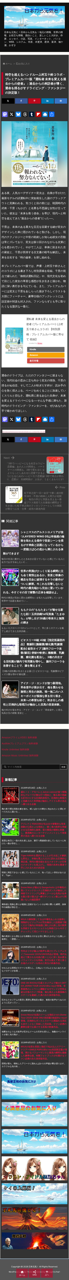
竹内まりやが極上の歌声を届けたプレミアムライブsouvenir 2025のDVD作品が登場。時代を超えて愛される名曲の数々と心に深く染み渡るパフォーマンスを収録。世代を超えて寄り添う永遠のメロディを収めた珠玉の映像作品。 (44, 957)
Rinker (40, 343)
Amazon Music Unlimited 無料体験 (20, 755)
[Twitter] (8, 101)
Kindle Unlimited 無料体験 (15, 749)
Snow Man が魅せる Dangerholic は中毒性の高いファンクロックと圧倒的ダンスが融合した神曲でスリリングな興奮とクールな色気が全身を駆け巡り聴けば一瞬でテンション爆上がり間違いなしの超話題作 (43, 893)
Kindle (33, 349)
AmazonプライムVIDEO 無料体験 (19, 737)
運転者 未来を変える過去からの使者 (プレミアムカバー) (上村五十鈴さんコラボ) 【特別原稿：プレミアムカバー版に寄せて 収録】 (45, 329)
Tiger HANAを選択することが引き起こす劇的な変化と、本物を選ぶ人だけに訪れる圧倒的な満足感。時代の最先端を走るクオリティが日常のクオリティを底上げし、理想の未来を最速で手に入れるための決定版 (43, 861)
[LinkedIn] (47, 101)
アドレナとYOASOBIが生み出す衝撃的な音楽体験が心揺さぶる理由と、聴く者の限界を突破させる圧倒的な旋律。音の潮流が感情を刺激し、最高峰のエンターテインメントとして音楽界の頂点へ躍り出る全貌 (43, 829)
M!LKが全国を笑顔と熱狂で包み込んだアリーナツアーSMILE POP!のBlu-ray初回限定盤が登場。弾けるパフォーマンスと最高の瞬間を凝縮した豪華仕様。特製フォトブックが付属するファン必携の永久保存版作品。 (44, 1052)
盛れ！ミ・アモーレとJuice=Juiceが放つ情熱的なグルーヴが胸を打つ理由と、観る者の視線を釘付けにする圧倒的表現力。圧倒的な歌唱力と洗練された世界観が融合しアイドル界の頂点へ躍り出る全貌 (44, 798)
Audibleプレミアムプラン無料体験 (20, 743)
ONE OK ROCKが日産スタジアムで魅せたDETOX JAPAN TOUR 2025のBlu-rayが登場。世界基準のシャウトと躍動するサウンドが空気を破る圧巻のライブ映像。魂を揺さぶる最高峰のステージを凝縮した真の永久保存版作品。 (43, 988)
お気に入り (24, 63)
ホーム (9, 63)
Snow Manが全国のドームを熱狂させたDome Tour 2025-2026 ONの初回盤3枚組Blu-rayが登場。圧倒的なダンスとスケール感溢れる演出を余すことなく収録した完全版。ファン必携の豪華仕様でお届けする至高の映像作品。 (44, 1020)
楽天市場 (34, 360)
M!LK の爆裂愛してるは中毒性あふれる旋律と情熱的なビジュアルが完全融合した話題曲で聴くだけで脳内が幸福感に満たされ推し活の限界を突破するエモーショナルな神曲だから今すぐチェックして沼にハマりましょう (43, 925)
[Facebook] (21, 101)
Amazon (34, 355)
